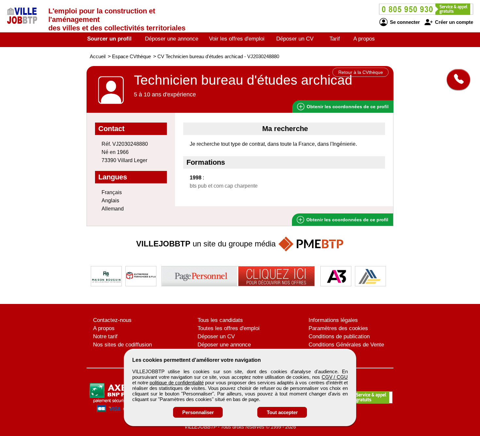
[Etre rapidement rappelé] (456, 79)
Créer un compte (453, 22)
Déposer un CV (294, 39)
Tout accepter (282, 412)
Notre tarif (105, 336)
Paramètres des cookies (338, 328)
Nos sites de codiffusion (122, 345)
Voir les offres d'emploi (236, 39)
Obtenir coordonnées (347, 106)
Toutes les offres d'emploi (229, 328)
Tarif (334, 39)
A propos (364, 39)
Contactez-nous (112, 320)
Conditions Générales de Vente (346, 345)
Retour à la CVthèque (360, 72)
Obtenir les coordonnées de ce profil (346, 219)
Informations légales (333, 320)
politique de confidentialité (176, 382)
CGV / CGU (335, 377)
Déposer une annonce (171, 39)
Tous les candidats (220, 320)
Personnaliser (198, 412)
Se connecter (404, 22)
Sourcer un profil (109, 39)
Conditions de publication (339, 336)
